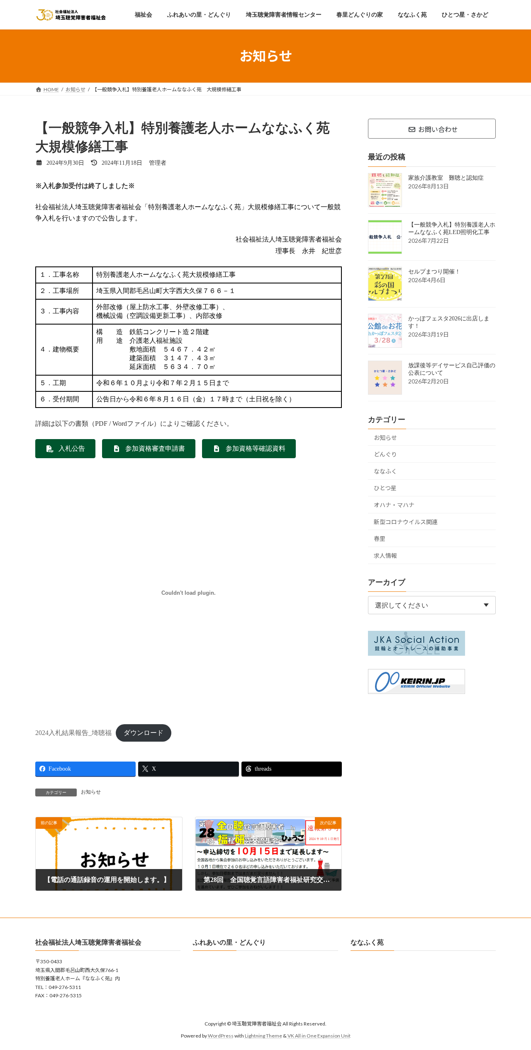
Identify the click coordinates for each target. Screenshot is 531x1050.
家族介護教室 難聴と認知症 (446, 178)
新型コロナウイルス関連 (406, 521)
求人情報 (385, 555)
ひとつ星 (385, 488)
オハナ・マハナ (394, 504)
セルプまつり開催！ (434, 272)
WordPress (221, 1036)
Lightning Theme (263, 1036)
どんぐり (385, 454)
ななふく (385, 471)
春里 (379, 538)
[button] (65, 448)
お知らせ (91, 792)
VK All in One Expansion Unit (319, 1036)
